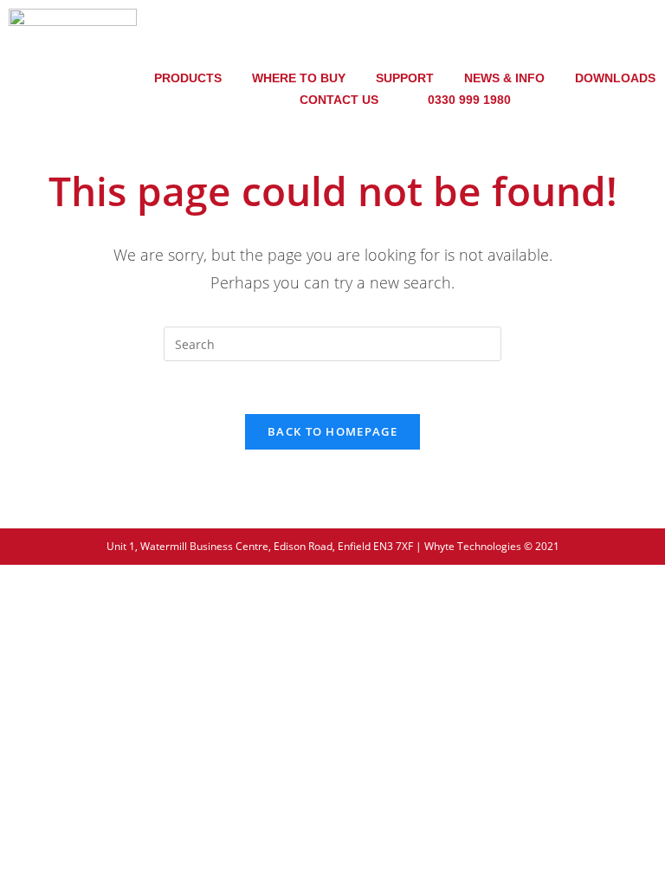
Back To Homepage (332, 431)
